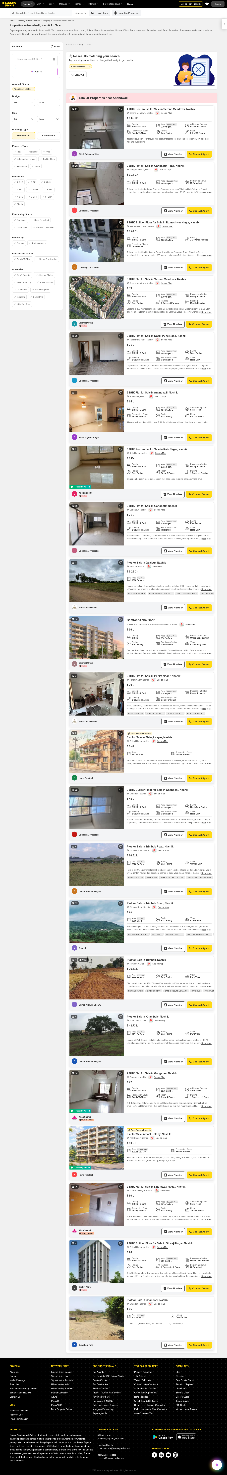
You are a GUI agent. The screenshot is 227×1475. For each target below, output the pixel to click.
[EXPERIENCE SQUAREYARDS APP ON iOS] (186, 1439)
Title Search (140, 1376)
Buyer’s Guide (182, 1392)
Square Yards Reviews (20, 1392)
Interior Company (59, 1392)
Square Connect (100, 1380)
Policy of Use (16, 1415)
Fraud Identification (19, 1419)
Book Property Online (61, 1409)
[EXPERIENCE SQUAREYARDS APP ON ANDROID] (163, 1439)
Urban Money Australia (62, 1388)
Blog (178, 1372)
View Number (175, 154)
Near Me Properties (128, 13)
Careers (13, 1376)
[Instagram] (175, 1455)
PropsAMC (56, 1405)
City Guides (181, 1388)
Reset (57, 46)
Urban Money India (60, 1384)
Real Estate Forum (185, 1380)
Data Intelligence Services (105, 1405)
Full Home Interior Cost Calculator (150, 1409)
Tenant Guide (182, 1401)
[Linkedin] (161, 1455)
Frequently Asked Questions (23, 1388)
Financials (14, 1384)
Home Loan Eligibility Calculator (149, 1405)
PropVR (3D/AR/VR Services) (107, 1392)
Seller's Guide (182, 1397)
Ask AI (38, 71)
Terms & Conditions (19, 1410)
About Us (14, 1372)
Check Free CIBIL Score (146, 1401)
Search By (80, 13)
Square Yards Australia (62, 1380)
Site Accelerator (100, 1388)
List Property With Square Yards (108, 1376)
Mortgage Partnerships (103, 1409)
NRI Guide (181, 1405)
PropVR (55, 1401)
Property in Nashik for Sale (29, 21)
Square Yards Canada (61, 1372)
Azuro (54, 1397)
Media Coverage (17, 1380)
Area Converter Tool (143, 1413)
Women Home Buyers (186, 1409)
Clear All (79, 74)
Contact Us (15, 1397)
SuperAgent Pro (100, 1413)
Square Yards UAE (60, 1376)
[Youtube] (168, 1455)
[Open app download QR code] (224, 24)
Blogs (130, 4)
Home (12, 21)
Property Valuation (143, 1372)
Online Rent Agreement (145, 1392)
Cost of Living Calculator (146, 1384)
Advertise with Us (101, 1397)
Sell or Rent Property (191, 4)
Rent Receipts (141, 1397)
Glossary (180, 1376)
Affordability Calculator (145, 1388)
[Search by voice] (54, 59)
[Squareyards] (9, 4)
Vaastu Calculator (142, 1380)
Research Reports (184, 1384)
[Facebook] (154, 1455)
